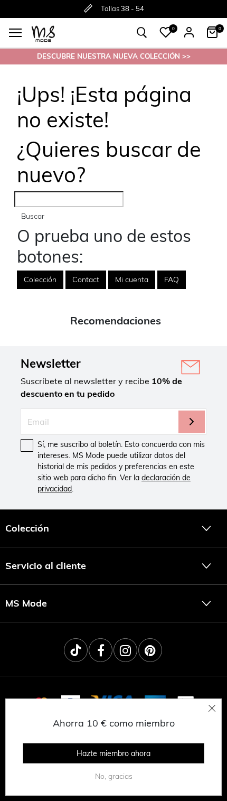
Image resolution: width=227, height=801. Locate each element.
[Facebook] (100, 650)
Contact (85, 279)
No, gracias (114, 776)
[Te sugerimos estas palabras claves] (142, 33)
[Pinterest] (150, 650)
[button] (165, 32)
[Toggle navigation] (15, 33)
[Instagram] (125, 650)
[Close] (212, 708)
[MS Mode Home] (43, 33)
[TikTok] (76, 650)
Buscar (32, 216)
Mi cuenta (131, 279)
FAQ (171, 279)
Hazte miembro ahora (113, 753)
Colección (40, 279)
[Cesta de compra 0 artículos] (212, 32)
